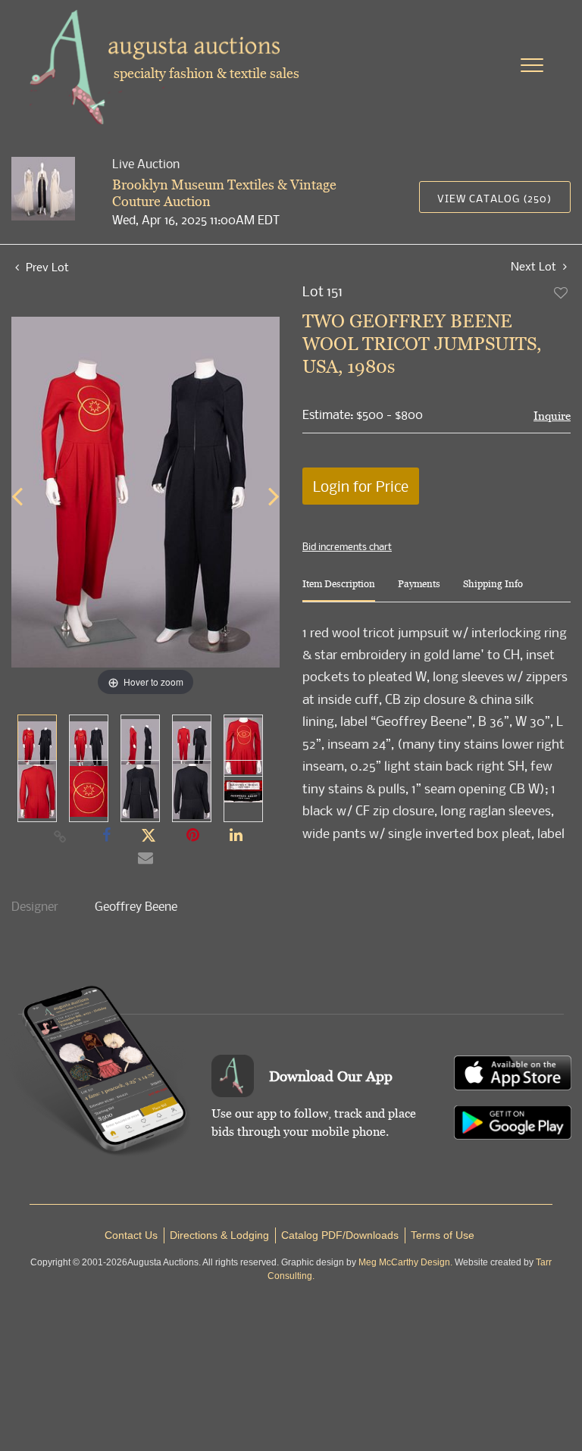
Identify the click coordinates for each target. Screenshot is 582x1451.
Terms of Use (442, 1235)
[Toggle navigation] (532, 65)
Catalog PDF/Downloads (340, 1235)
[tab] (338, 590)
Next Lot (535, 266)
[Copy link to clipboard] (61, 836)
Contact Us (131, 1235)
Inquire (552, 416)
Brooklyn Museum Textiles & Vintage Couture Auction (224, 193)
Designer (34, 906)
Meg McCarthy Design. (405, 1262)
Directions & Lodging (219, 1235)
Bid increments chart (347, 546)
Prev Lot (46, 266)
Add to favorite (561, 292)
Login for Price (360, 486)
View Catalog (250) (494, 198)
